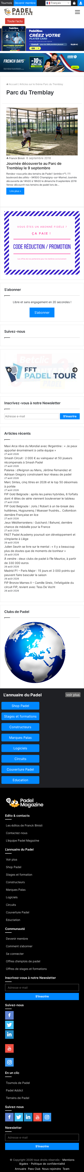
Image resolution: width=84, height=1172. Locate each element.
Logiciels (12, 897)
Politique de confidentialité (48, 1163)
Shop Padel (13, 867)
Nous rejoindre (51, 1168)
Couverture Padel (17, 912)
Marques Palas (15, 889)
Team (66, 1168)
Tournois (6, 2)
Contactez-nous (16, 833)
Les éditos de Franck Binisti (24, 825)
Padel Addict (14, 1090)
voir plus (73, 695)
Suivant (75, 370)
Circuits (11, 904)
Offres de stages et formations (26, 968)
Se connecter (15, 953)
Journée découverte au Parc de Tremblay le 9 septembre (34, 165)
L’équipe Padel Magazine (22, 840)
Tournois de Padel (18, 1082)
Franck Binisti (17, 158)
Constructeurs (15, 882)
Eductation (13, 920)
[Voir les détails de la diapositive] (42, 371)
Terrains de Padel (17, 1098)
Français (55, 2)
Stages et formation (19, 874)
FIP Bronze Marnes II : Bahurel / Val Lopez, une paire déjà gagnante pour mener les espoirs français (52, 21)
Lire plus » (15, 191)
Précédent (9, 370)
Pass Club (34, 1168)
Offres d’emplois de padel (23, 961)
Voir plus (11, 859)
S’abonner (42, 312)
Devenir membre (25, 2)
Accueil (13, 84)
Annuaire (20, 1168)
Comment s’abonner (19, 946)
